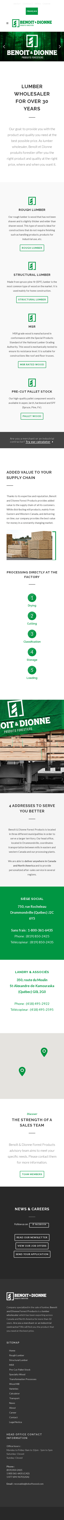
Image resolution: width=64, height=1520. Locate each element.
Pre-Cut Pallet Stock (19, 1369)
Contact (28, 3)
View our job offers (32, 1245)
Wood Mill (14, 1383)
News (38, 3)
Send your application (32, 1254)
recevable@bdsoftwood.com (28, 1483)
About (17, 3)
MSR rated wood (32, 364)
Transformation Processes (22, 1379)
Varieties (13, 1388)
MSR (11, 1364)
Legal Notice (15, 1422)
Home (12, 1350)
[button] (4, 46)
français (32, 11)
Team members (32, 1174)
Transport (14, 1398)
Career (46, 3)
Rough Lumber (32, 247)
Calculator (14, 1393)
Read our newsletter (32, 1237)
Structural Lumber (32, 299)
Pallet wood (32, 416)
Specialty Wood (17, 1374)
